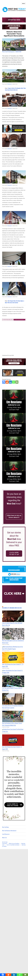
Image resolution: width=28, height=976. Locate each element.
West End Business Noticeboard (9, 830)
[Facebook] (3, 382)
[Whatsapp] (13, 382)
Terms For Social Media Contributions (13, 845)
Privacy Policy (4, 843)
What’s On (4, 837)
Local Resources (6, 834)
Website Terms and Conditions (14, 843)
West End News (5, 827)
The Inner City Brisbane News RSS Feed (12, 608)
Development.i (9, 84)
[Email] (16, 382)
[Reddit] (7, 382)
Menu (23, 3)
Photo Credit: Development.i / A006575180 (11, 52)
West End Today (4, 842)
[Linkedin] (10, 382)
